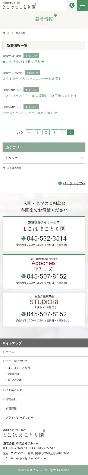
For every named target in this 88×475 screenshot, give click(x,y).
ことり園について (17, 361)
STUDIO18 (15, 379)
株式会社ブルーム (32, 470)
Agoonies (14, 373)
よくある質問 (14, 390)
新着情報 (11, 408)
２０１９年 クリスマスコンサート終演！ (32, 78)
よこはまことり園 (19, 367)
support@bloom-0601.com (32, 458)
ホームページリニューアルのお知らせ (30, 113)
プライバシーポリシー (19, 417)
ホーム (10, 351)
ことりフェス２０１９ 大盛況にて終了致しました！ (40, 95)
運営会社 (11, 399)
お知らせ (31, 55)
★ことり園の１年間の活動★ (23, 61)
